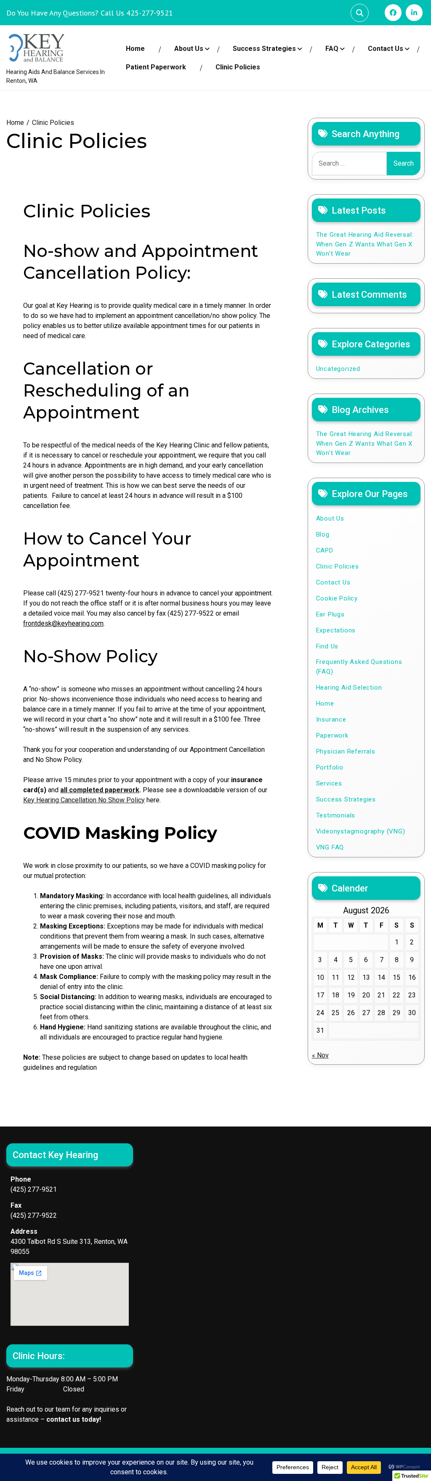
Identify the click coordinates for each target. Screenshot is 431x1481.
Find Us (327, 646)
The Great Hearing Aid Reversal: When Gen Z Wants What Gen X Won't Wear (365, 244)
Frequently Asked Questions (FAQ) (359, 666)
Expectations (336, 630)
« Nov (320, 1055)
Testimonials (336, 815)
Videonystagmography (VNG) (360, 831)
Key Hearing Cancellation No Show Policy (84, 800)
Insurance (331, 719)
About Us (188, 49)
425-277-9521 (149, 13)
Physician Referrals (345, 751)
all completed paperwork (99, 790)
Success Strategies (264, 49)
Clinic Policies (238, 67)
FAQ (331, 49)
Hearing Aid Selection (349, 687)
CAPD (324, 550)
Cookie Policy (337, 598)
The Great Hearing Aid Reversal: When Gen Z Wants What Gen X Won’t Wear (365, 443)
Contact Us (385, 49)
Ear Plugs (330, 614)
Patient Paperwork (156, 67)
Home (135, 49)
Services (329, 783)
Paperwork (332, 735)
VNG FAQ (330, 847)
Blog (323, 534)
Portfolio (329, 767)
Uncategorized (338, 369)
